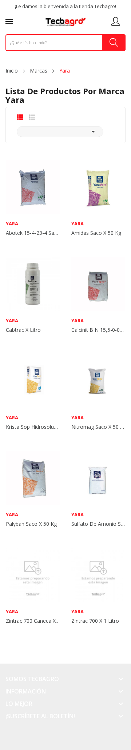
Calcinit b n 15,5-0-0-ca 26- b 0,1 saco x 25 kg (98, 330)
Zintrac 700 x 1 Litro (95, 621)
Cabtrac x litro (23, 330)
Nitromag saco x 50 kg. (98, 427)
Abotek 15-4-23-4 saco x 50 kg (33, 233)
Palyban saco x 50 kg (31, 524)
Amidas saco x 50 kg (96, 233)
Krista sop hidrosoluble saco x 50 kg (33, 427)
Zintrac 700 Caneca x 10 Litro (33, 621)
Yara (12, 223)
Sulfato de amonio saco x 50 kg (98, 524)
